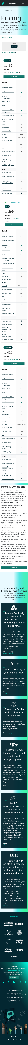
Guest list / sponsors (8, 115)
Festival (10, 3)
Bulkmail (4, 137)
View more (14, 956)
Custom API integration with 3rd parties (7, 183)
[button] (14, 55)
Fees (3, 148)
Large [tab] (14, 49)
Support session (6, 131)
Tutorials (15, 1039)
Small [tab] (14, 43)
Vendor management (8, 92)
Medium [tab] (14, 46)
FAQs (20, 1039)
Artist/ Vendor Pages (8, 177)
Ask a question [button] (14, 977)
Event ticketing (6, 101)
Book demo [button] (14, 567)
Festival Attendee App (8, 193)
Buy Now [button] (14, 76)
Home (5, 10)
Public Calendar (6, 172)
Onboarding (5, 128)
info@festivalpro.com (14, 971)
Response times (6, 145)
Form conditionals (7, 140)
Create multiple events (8, 151)
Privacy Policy (8, 1039)
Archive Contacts (7, 155)
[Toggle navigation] (23, 3)
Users (3, 124)
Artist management (7, 88)
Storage (4, 134)
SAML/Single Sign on (8, 165)
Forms (3, 106)
